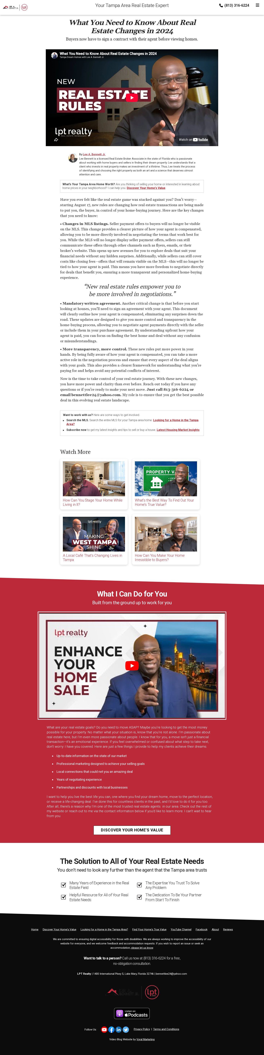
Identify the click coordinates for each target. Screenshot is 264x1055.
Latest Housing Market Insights (178, 430)
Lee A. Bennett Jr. (94, 154)
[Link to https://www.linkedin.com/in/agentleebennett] (118, 1029)
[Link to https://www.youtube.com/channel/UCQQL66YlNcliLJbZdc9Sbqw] (104, 1029)
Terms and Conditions (166, 1029)
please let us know (142, 947)
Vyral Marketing (145, 1039)
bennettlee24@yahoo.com (171, 973)
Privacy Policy (142, 1029)
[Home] (14, 7)
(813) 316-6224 (236, 5)
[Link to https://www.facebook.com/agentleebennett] (111, 1029)
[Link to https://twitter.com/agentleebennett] (126, 1029)
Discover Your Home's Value (146, 188)
